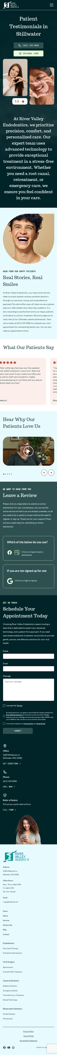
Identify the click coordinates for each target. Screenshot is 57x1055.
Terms (19, 705)
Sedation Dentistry (10, 986)
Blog (4, 930)
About (5, 916)
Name (5, 651)
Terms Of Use (28, 1036)
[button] (51, 5)
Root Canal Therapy (10, 948)
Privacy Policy (28, 1031)
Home (5, 911)
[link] (28, 856)
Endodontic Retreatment (12, 953)
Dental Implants (9, 1014)
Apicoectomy (8, 967)
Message (7, 676)
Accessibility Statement (28, 1041)
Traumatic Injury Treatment (13, 995)
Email (5, 663)
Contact (6, 934)
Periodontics (8, 1019)
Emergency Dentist (10, 991)
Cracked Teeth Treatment (12, 972)
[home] (11, 5)
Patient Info (7, 925)
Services (6, 920)
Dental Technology (10, 1000)
